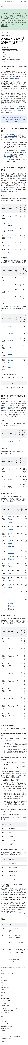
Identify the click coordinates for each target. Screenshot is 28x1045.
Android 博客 (4, 1003)
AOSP (2, 32)
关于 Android (4, 1036)
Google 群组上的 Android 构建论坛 (9, 1010)
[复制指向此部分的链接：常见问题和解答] (15, 726)
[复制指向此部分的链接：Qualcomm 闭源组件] (16, 615)
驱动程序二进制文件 (6, 992)
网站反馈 (11, 1038)
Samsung (22, 913)
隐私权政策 (4, 1038)
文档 (2, 6)
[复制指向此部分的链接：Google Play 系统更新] (17, 375)
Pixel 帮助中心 (4, 1021)
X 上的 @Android (5, 998)
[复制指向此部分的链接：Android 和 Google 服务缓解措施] (4, 131)
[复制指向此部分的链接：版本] (6, 919)
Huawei (3, 913)
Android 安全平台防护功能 (14, 110)
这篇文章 (16, 777)
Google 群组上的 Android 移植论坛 (9, 1012)
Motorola (12, 913)
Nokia (17, 913)
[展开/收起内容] (7, 47)
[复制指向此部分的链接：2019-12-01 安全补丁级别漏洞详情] (6, 170)
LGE (7, 913)
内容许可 (16, 967)
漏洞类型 (18, 178)
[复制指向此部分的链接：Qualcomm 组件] (13, 493)
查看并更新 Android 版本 (14, 78)
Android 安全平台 (14, 134)
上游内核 (10, 471)
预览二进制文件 (5, 987)
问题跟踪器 (3, 1031)
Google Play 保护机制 (11, 136)
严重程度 (24, 178)
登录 (25, 1)
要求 (2, 982)
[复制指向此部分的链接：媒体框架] (8, 258)
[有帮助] (12, 35)
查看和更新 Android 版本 (7, 740)
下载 (2, 985)
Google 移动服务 (8, 156)
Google (20, 911)
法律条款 (15, 1036)
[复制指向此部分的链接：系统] (5, 304)
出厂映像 (3, 989)
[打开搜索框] (19, 2)
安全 (10, 32)
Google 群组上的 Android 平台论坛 (9, 1008)
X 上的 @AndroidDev (6, 1001)
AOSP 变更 (4, 26)
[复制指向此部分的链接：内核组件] (8, 448)
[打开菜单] (2, 2)
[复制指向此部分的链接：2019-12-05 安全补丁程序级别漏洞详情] (9, 399)
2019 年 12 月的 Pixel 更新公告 (14, 121)
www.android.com (5, 1023)
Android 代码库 (4, 980)
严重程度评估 (9, 98)
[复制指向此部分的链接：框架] (5, 195)
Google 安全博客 (5, 1005)
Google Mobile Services (6, 1026)
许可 (19, 1036)
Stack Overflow (5, 1028)
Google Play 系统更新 (11, 191)
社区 (10, 1036)
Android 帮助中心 (5, 1019)
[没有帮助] (15, 35)
